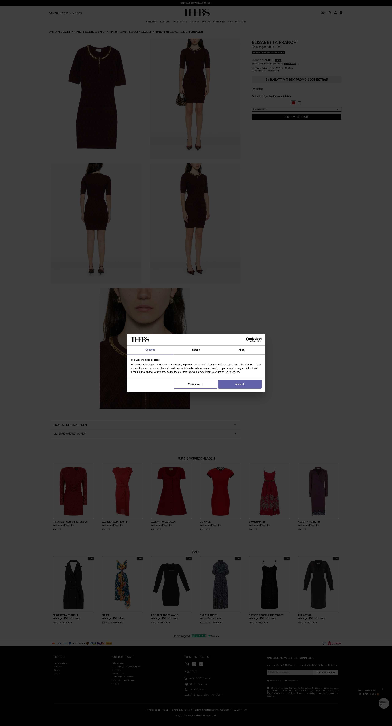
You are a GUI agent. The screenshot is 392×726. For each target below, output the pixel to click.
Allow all (239, 384)
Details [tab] (196, 349)
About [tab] (242, 349)
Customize (194, 384)
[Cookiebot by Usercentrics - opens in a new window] (248, 339)
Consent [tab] (150, 349)
